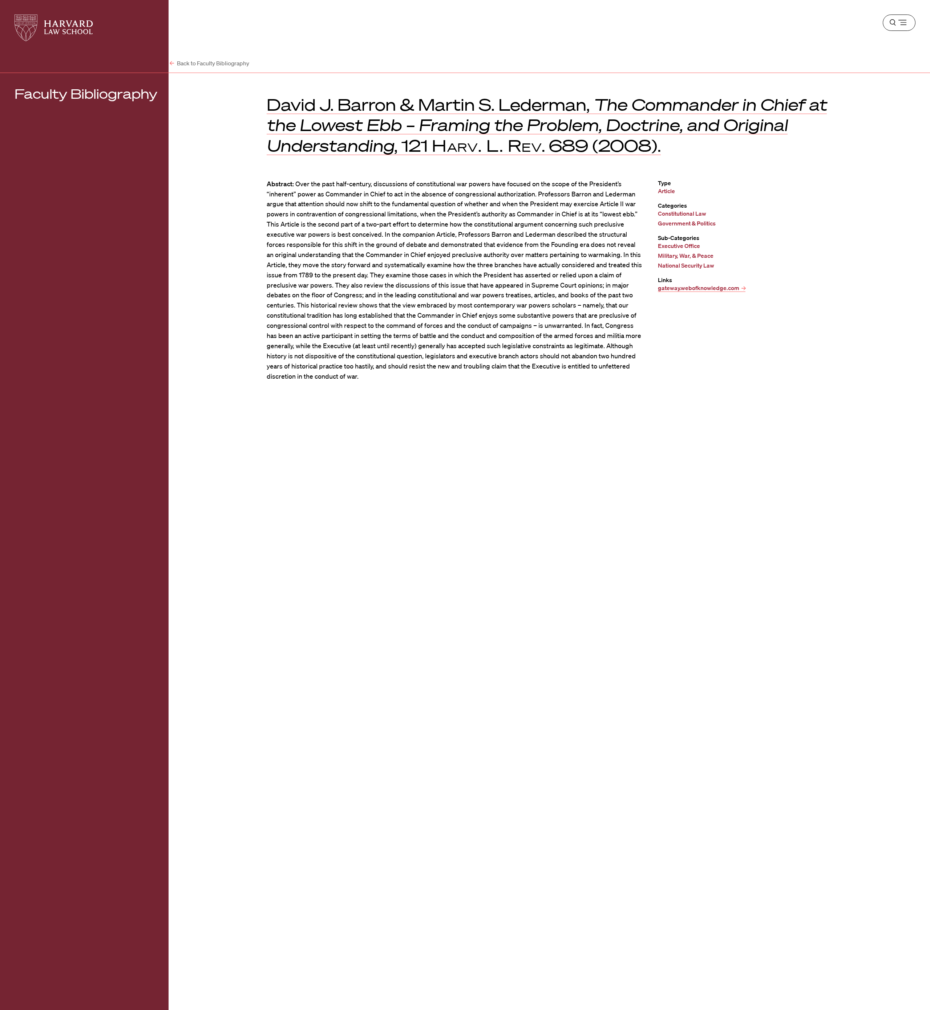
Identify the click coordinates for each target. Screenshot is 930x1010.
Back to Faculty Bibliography (212, 63)
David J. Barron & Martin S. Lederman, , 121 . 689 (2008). (547, 125)
